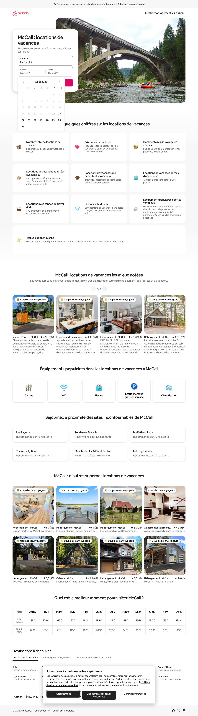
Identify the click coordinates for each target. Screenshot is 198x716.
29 (53, 120)
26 (35, 120)
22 (53, 113)
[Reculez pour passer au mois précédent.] (23, 82)
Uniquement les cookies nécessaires (99, 695)
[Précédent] (93, 288)
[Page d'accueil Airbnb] (20, 13)
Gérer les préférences (135, 693)
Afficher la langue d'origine (131, 4)
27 (41, 120)
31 (23, 126)
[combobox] (45, 62)
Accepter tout (63, 693)
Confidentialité (42, 710)
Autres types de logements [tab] (57, 657)
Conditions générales (63, 710)
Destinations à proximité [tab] (25, 657)
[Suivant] (104, 288)
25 (29, 120)
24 (23, 120)
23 (59, 113)
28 (47, 120)
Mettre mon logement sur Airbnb (164, 13)
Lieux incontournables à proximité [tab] (93, 657)
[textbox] (31, 73)
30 (59, 120)
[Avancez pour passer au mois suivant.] (59, 82)
